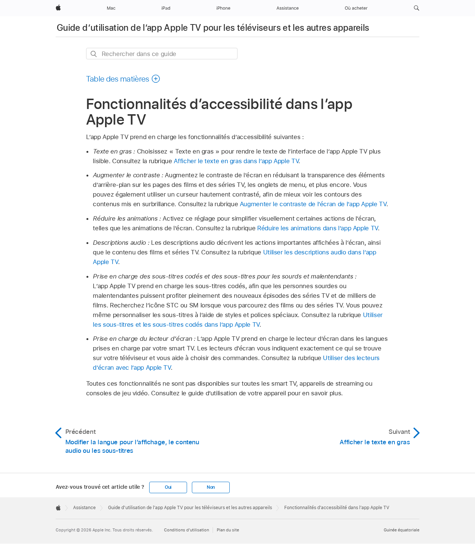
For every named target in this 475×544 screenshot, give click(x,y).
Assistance (84, 507)
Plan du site (228, 530)
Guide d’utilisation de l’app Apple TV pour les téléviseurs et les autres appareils (213, 27)
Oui (168, 487)
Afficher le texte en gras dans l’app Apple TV (236, 161)
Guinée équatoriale (401, 530)
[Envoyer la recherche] (94, 54)
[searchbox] (162, 53)
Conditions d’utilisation (186, 530)
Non (211, 487)
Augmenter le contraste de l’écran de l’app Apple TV (313, 204)
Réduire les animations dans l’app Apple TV (317, 228)
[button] (416, 8)
